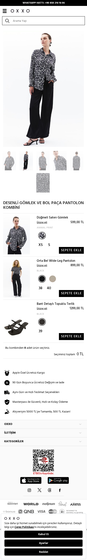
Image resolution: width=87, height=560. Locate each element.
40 (49, 288)
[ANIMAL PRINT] (42, 235)
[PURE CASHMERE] (52, 278)
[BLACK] (42, 279)
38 (40, 288)
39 (40, 331)
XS (40, 245)
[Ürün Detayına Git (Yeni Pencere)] (16, 235)
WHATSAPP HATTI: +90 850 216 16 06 (44, 3)
